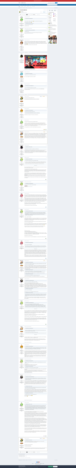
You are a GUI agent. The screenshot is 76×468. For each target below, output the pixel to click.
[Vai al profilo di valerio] (21, 195)
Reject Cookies (55, 466)
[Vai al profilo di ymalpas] (19, 12)
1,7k (21, 33)
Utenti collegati (33, 6)
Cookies (43, 463)
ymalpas (22, 11)
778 (21, 59)
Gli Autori (26, 12)
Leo (21, 108)
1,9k (21, 22)
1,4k (21, 380)
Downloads (28, 6)
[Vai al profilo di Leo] (21, 110)
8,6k (21, 444)
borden (31, 18)
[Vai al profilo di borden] (21, 328)
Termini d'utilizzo (20, 466)
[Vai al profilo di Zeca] (53, 14)
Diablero (21, 157)
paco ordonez (51, 15)
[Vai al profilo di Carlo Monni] (21, 74)
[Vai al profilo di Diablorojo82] (21, 147)
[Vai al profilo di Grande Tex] (21, 30)
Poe (21, 402)
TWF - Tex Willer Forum (22, 2)
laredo (30, 73)
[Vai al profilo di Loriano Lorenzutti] (21, 19)
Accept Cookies (50, 466)
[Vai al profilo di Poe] (21, 122)
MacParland (21, 260)
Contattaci (41, 463)
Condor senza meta (21, 40)
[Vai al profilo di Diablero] (21, 159)
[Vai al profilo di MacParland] (21, 134)
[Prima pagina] (19, 14)
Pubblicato (27, 28)
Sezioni (19, 6)
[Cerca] (56, 4)
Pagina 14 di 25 (38, 14)
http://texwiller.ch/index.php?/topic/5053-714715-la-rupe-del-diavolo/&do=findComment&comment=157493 (34, 175)
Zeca (55, 13)
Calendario (22, 6)
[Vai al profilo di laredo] (21, 56)
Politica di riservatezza (37, 463)
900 (21, 125)
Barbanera (21, 278)
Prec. (20, 14)
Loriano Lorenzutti (21, 17)
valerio (21, 193)
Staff (30, 6)
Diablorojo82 (21, 145)
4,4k (21, 162)
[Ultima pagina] (35, 14)
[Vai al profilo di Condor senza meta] (21, 42)
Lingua (32, 463)
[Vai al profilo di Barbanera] (21, 281)
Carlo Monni (31, 85)
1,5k (21, 198)
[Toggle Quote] (25, 18)
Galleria (25, 6)
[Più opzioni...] (46, 28)
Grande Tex (31, 23)
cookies (31, 466)
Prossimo (34, 14)
